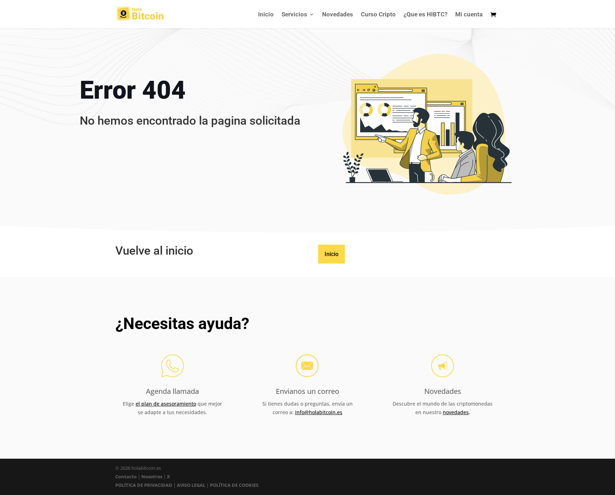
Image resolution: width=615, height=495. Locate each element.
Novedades (337, 15)
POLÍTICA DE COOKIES (234, 485)
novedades (456, 412)
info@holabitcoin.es (318, 412)
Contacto (126, 476)
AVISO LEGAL (191, 485)
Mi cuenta (469, 15)
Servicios (294, 15)
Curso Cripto (378, 15)
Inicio (266, 15)
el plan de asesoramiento (166, 403)
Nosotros (151, 476)
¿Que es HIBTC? (425, 15)
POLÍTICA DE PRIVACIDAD (143, 485)
